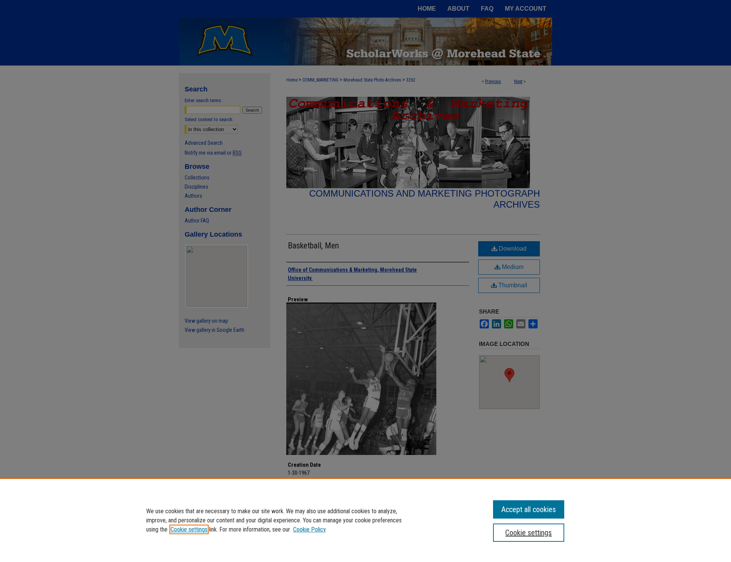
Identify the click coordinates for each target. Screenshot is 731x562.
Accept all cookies (528, 509)
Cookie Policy (309, 529)
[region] (365, 520)
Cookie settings (189, 529)
